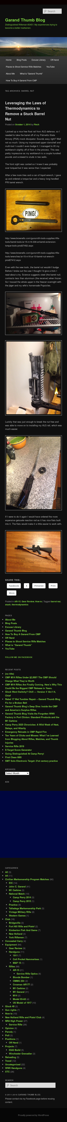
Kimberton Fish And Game (23, 930)
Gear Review (28, 601)
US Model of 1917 (22, 1002)
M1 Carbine (15, 890)
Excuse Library (39, 59)
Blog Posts (22, 59)
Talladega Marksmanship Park (25, 908)
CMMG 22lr (19, 980)
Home (9, 59)
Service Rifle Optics (27, 973)
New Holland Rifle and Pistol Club (23, 1017)
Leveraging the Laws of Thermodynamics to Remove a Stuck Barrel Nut (25, 111)
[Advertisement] (33, 824)
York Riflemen (16, 937)
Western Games (17, 915)
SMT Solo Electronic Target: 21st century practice (31, 760)
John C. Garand (17, 886)
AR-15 (17, 601)
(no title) (9, 673)
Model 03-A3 (19, 999)
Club (7, 919)
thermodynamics (20, 604)
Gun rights (10, 1009)
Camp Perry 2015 (22, 901)
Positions (10, 1039)
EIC (11, 882)
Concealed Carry (14, 941)
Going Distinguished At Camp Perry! (24, 753)
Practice (13, 904)
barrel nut (55, 601)
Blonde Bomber (21, 977)
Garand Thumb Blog (25, 20)
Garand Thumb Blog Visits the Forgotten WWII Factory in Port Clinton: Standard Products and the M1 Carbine (32, 717)
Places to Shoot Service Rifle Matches (23, 66)
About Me (10, 73)
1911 (15, 955)
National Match (17, 893)
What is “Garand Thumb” (31, 73)
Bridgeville (14, 922)
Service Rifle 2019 (14, 746)
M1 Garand (18, 991)
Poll (7, 1035)
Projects (9, 1046)
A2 (6, 872)
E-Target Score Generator (18, 749)
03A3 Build (14, 1050)
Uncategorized (12, 1064)
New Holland (15, 933)
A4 (6, 875)
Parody (9, 1031)
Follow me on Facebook (18, 657)
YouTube (50, 66)
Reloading (10, 1057)
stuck (8, 604)
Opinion (9, 1028)
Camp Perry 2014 (22, 897)
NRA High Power (14, 1020)
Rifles (12, 966)
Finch (36, 124)
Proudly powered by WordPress (33, 1115)
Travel (8, 1060)
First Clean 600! (13, 757)
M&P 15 (17, 962)
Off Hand (55, 59)
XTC (7, 1071)
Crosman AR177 (21, 984)
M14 (15, 995)
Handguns (14, 951)
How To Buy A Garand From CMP (21, 80)
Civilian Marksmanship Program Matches (27, 879)
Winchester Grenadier (20, 1053)
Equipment (11, 944)
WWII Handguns (13, 1068)
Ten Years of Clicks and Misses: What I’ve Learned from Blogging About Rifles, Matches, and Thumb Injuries (32, 739)
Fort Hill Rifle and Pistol (22, 926)
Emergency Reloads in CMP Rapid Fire (26, 731)
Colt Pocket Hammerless (26, 959)
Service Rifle (15, 1024)
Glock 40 (9, 1006)
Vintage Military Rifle (20, 912)
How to (38, 601)
